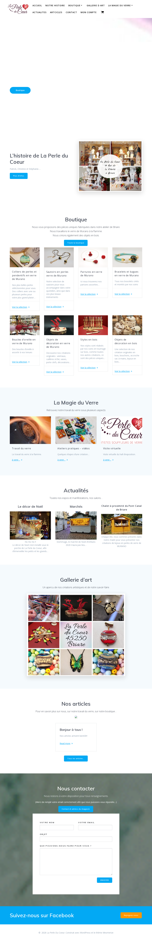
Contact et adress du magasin (76, 809)
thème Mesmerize (104, 932)
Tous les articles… (75, 758)
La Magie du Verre (119, 5)
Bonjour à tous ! (71, 730)
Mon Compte (89, 12)
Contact (71, 12)
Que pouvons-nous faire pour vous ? (66, 846)
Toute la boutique (75, 243)
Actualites (39, 12)
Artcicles (56, 12)
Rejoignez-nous (131, 915)
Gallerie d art (96, 5)
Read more (65, 743)
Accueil (37, 5)
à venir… (16, 459)
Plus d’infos (18, 176)
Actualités (45, 90)
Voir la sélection (19, 307)
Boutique (74, 5)
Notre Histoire (55, 5)
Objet (44, 834)
